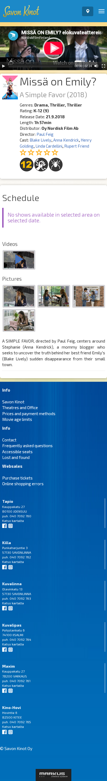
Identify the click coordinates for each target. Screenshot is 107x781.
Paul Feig (45, 134)
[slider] (40, 66)
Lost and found (16, 457)
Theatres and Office (20, 407)
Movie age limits (17, 419)
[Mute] (96, 66)
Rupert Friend (76, 145)
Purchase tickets (17, 477)
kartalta (18, 520)
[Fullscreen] (103, 66)
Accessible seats (17, 451)
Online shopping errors (23, 483)
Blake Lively (40, 139)
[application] (53, 48)
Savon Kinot (13, 401)
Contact (9, 439)
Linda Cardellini (48, 145)
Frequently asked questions (27, 445)
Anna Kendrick (66, 139)
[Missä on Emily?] (18, 260)
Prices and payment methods (28, 413)
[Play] (3, 66)
